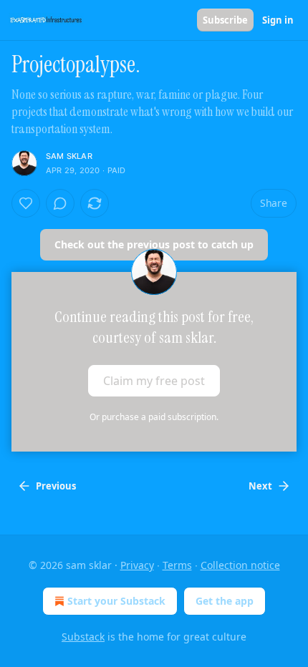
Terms (177, 565)
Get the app (225, 601)
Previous (56, 485)
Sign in (278, 20)
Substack (83, 636)
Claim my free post (154, 381)
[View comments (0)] (60, 203)
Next (260, 485)
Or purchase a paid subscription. (154, 417)
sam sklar (69, 156)
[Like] (25, 203)
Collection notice (240, 565)
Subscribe (225, 20)
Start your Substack (116, 601)
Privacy (137, 565)
